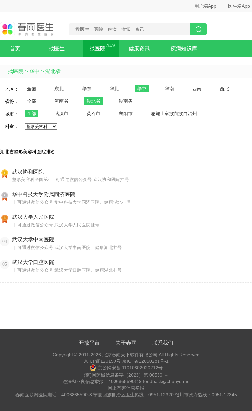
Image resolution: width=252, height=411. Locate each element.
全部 (31, 101)
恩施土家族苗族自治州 (174, 113)
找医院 (97, 48)
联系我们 (162, 343)
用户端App (205, 6)
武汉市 (61, 113)
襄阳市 (126, 113)
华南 (169, 88)
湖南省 (126, 101)
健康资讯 (139, 48)
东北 (59, 88)
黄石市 (93, 113)
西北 (224, 88)
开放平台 (89, 343)
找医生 (57, 48)
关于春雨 (126, 343)
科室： (12, 126)
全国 (31, 88)
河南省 (61, 101)
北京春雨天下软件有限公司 (130, 354)
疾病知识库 (184, 48)
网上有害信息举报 (126, 388)
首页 (15, 48)
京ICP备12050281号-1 (145, 361)
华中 (34, 71)
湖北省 (53, 71)
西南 (196, 88)
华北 (114, 88)
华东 (86, 88)
